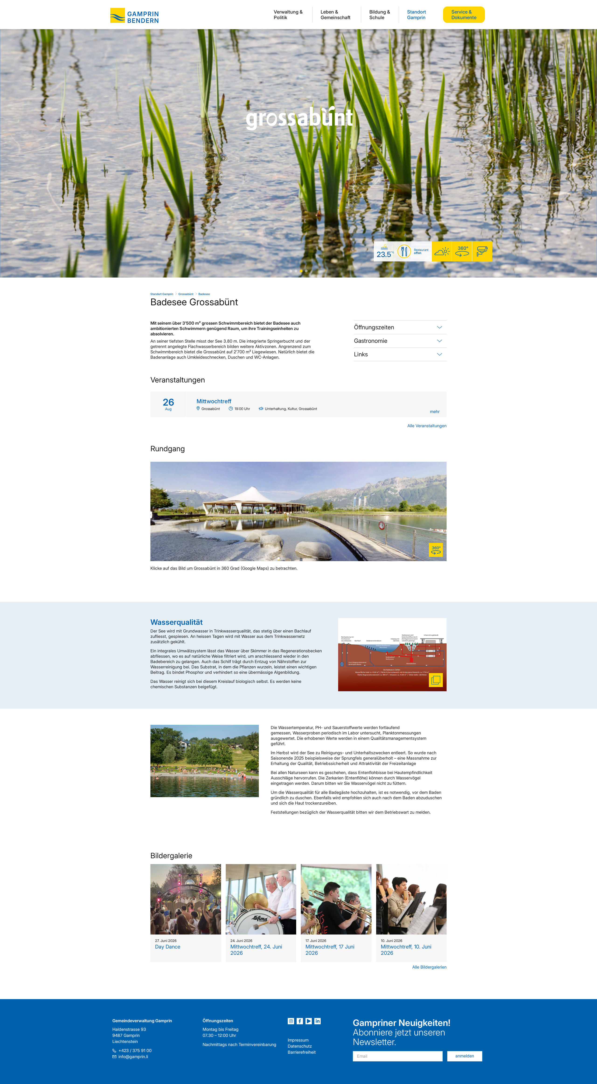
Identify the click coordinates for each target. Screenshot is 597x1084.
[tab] (400, 327)
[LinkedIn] (317, 1021)
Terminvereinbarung (257, 1044)
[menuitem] (289, 14)
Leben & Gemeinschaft (336, 14)
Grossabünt (185, 294)
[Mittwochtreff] (298, 404)
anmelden (464, 1055)
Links (361, 354)
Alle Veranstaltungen (427, 425)
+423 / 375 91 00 (135, 1050)
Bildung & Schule (379, 14)
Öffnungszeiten (374, 327)
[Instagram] (291, 1021)
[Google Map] (462, 251)
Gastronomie (370, 340)
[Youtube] (308, 1021)
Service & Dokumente (463, 14)
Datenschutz (300, 1046)
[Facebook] (300, 1021)
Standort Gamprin (416, 14)
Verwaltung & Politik (288, 14)
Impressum (298, 1040)
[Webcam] (482, 251)
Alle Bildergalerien (429, 967)
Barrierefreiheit (302, 1052)
